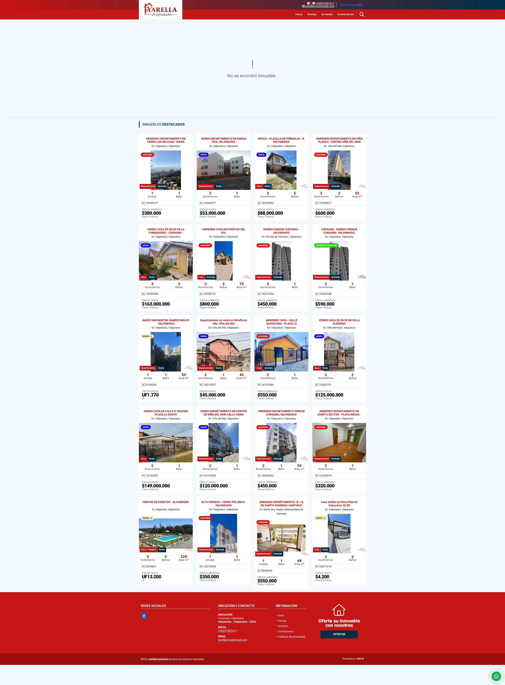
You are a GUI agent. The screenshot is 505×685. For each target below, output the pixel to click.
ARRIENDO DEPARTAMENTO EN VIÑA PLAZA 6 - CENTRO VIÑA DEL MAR (339, 140)
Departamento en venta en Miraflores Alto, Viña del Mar (223, 322)
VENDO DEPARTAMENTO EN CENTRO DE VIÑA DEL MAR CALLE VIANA (223, 413)
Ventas (312, 14)
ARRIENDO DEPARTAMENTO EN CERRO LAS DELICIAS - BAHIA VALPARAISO (166, 142)
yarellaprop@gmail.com (232, 639)
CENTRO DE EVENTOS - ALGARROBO (166, 502)
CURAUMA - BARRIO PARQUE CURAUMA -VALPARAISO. (339, 231)
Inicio (299, 14)
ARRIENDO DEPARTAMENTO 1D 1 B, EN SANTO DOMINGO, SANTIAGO (281, 503)
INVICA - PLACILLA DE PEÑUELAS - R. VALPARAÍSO (281, 140)
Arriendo (327, 14)
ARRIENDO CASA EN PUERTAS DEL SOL (223, 231)
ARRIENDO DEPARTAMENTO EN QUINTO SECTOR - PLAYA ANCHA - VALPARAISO (339, 414)
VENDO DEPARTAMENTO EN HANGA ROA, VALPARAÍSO (223, 140)
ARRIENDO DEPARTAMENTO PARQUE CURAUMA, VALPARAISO (281, 413)
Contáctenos (346, 14)
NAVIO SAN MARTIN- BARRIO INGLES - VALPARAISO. (165, 322)
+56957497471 (324, 3)
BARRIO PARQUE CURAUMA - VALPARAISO (281, 231)
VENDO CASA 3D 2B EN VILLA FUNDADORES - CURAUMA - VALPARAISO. (165, 233)
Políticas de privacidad (291, 636)
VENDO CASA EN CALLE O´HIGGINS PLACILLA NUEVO (166, 413)
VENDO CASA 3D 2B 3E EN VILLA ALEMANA (339, 322)
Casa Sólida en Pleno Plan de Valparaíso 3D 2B (339, 503)
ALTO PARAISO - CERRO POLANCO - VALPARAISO (223, 503)
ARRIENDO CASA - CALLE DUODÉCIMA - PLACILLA (281, 322)
